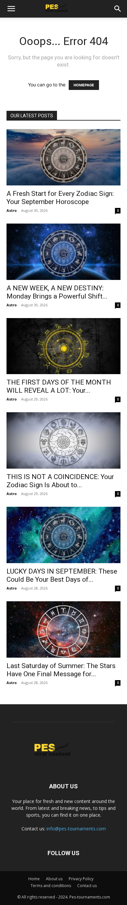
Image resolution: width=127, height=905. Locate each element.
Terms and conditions (51, 885)
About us (54, 879)
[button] (11, 9)
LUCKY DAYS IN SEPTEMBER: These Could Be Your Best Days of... (62, 575)
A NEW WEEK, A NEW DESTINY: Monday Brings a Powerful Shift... (57, 292)
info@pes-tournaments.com (76, 828)
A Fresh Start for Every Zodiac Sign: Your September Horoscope (60, 198)
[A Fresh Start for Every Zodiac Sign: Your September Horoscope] (63, 157)
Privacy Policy (81, 879)
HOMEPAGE (84, 85)
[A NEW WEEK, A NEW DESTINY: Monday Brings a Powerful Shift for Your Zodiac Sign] (63, 252)
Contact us (87, 885)
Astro (12, 210)
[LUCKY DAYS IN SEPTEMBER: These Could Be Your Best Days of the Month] (63, 535)
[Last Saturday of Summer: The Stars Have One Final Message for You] (63, 629)
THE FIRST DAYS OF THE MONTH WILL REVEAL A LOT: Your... (59, 386)
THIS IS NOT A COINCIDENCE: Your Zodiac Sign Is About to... (60, 481)
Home (34, 879)
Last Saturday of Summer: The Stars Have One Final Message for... (61, 670)
